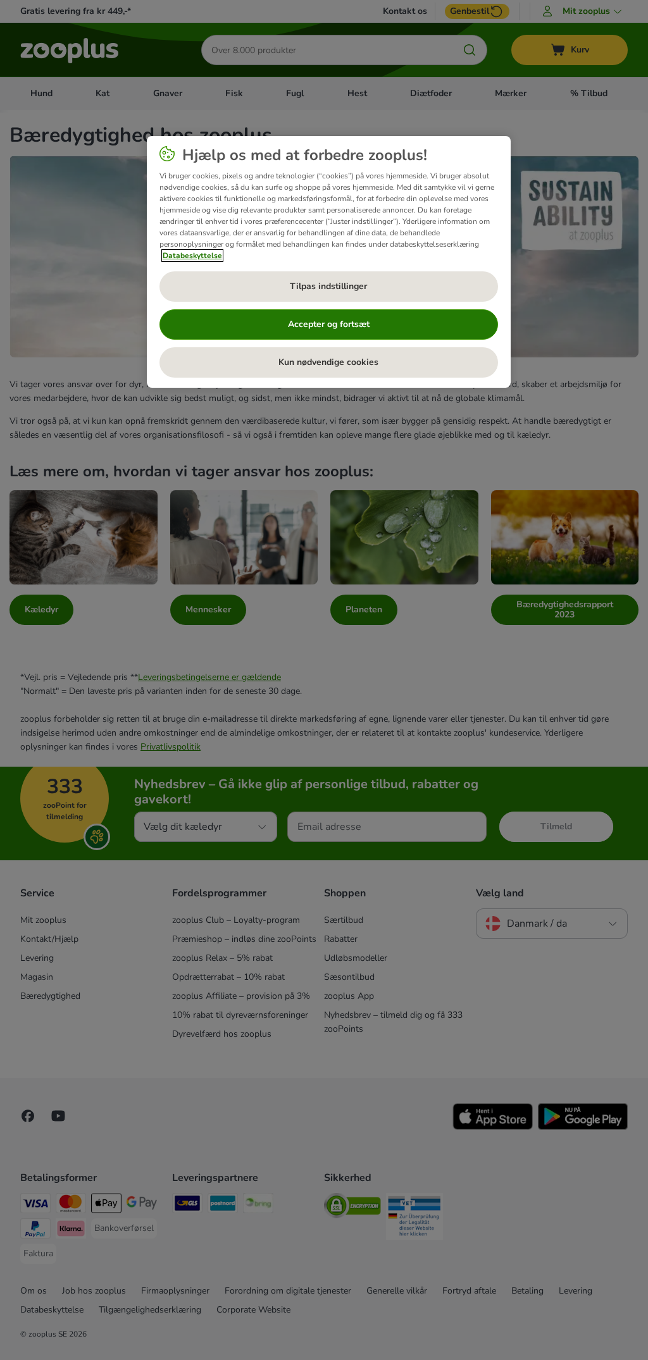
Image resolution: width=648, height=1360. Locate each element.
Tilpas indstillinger (328, 286)
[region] (329, 262)
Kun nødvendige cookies (328, 362)
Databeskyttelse (192, 255)
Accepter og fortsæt (329, 324)
